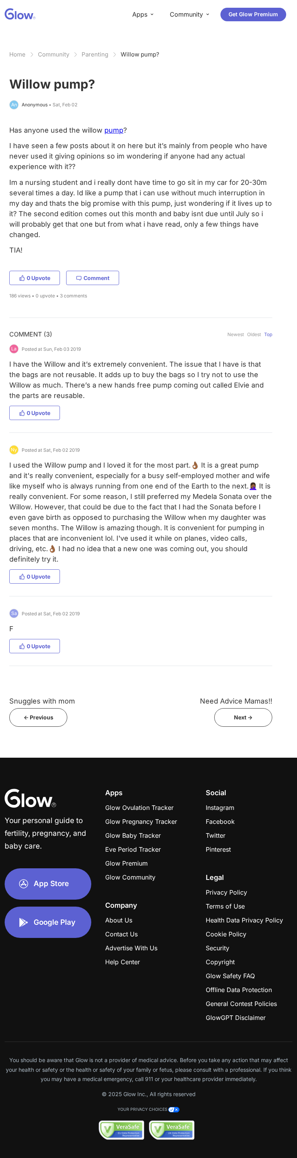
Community (53, 54)
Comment (96, 278)
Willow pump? (140, 54)
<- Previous (38, 717)
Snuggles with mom (42, 701)
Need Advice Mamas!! (236, 701)
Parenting (95, 54)
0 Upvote (38, 278)
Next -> (243, 717)
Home (17, 54)
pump (113, 130)
